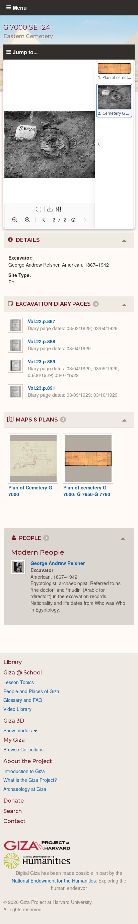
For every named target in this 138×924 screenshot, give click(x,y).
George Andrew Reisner (57, 563)
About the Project (27, 761)
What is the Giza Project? (30, 779)
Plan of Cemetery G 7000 (30, 490)
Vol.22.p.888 (41, 341)
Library (12, 662)
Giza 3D (13, 721)
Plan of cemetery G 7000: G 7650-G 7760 (86, 490)
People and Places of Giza (31, 691)
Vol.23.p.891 (41, 387)
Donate (13, 801)
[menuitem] (69, 730)
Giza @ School (22, 672)
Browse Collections (23, 749)
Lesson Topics (18, 682)
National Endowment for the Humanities (54, 880)
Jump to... (25, 52)
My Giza (14, 740)
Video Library (17, 709)
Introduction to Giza (24, 771)
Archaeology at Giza (24, 789)
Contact (14, 821)
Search (12, 811)
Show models (17, 730)
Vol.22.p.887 (41, 321)
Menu (20, 7)
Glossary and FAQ (22, 700)
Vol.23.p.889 (41, 361)
